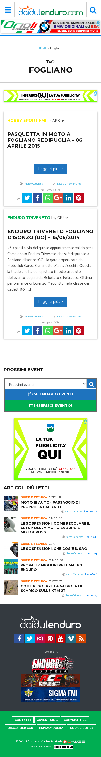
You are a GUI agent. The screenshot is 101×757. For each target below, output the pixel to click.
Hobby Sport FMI (26, 120)
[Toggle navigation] (8, 9)
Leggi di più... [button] (50, 169)
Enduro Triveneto (28, 217)
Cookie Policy (81, 728)
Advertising (47, 720)
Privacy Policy (51, 728)
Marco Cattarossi (34, 184)
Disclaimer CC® (20, 728)
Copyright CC (75, 720)
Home (42, 48)
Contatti (23, 720)
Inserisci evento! (52, 405)
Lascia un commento (69, 184)
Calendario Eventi (52, 394)
